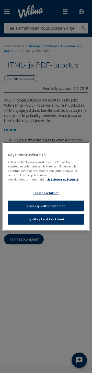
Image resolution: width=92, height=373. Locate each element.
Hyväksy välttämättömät (46, 206)
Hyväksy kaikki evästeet (46, 219)
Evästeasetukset (46, 193)
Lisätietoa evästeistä (63, 179)
